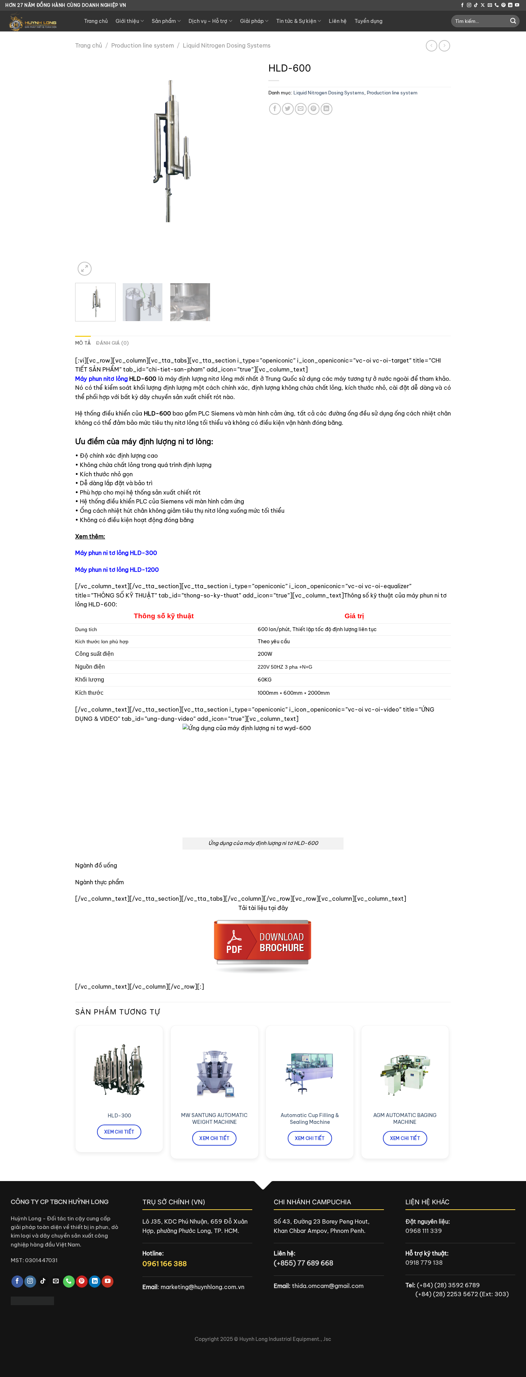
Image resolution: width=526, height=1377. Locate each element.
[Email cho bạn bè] (301, 109)
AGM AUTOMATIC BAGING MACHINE (405, 1118)
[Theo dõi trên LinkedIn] (510, 5)
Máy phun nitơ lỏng (101, 378)
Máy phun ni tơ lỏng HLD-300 (116, 552)
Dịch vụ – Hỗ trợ (208, 21)
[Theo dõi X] (483, 5)
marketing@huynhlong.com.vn (202, 1286)
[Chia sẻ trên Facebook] (275, 109)
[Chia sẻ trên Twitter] (288, 109)
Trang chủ (96, 21)
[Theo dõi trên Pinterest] (503, 5)
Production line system (142, 45)
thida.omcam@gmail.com (328, 1285)
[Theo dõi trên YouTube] (517, 5)
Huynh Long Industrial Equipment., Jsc (285, 1339)
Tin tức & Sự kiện (296, 21)
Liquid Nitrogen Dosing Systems (227, 45)
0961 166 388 (164, 1263)
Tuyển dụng (369, 21)
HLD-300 (119, 1115)
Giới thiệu (127, 21)
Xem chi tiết (119, 1132)
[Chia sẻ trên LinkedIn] (326, 109)
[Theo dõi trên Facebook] (462, 5)
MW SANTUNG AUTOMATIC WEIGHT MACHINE (214, 1118)
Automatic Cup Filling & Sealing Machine (310, 1118)
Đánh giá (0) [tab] (112, 343)
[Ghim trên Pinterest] (314, 109)
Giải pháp (252, 21)
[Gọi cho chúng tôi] (497, 5)
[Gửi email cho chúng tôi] (490, 5)
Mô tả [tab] (83, 343)
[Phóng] (85, 269)
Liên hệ (338, 21)
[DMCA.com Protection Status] (32, 1300)
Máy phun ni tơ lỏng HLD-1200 (117, 569)
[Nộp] (513, 21)
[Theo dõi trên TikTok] (476, 5)
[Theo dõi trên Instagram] (469, 5)
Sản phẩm (164, 21)
